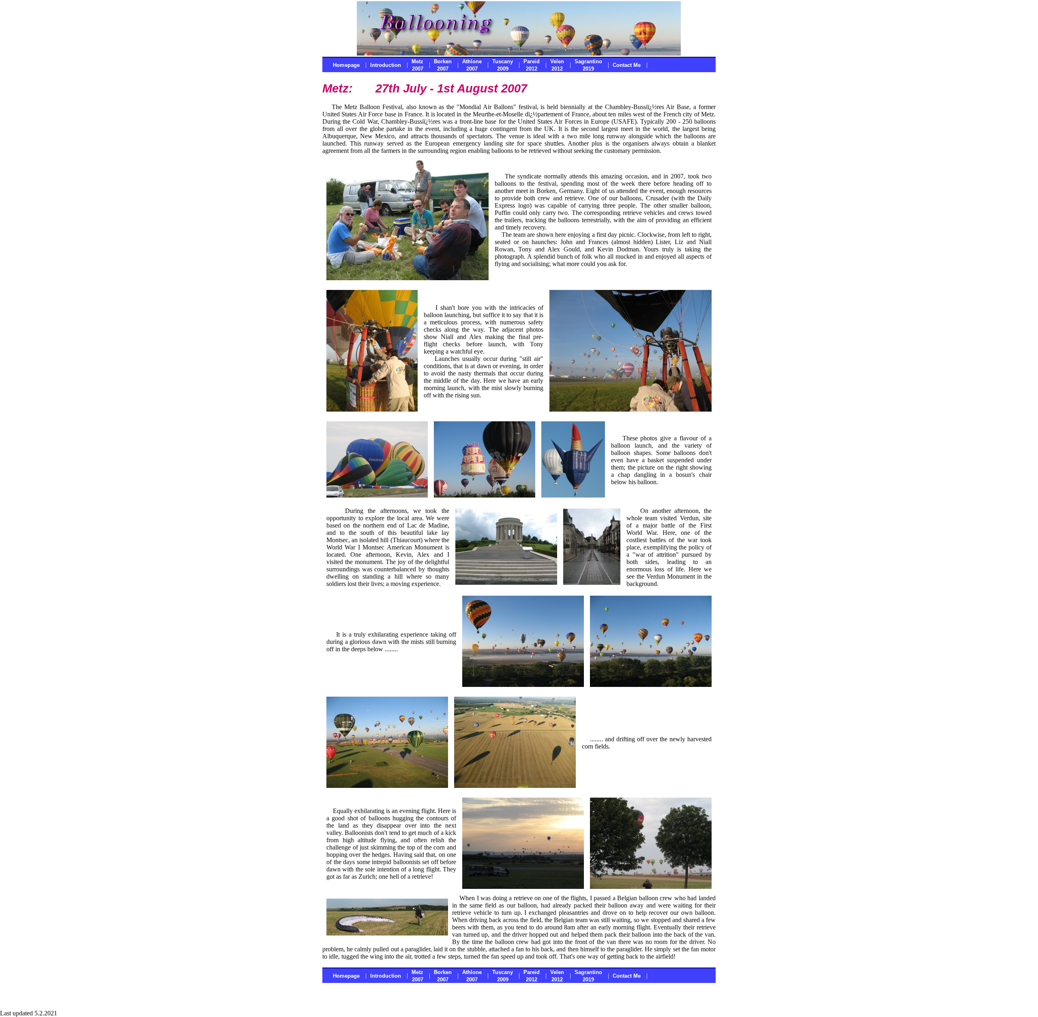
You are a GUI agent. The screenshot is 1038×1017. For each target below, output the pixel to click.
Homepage (346, 65)
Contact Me (627, 65)
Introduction (385, 65)
